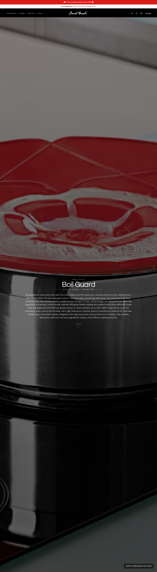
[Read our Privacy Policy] (75, 295)
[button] (132, 13)
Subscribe (61, 310)
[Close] (111, 255)
